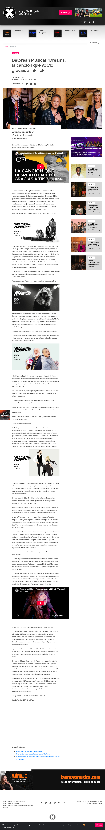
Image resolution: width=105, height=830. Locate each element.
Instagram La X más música (85, 22)
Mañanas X (18, 31)
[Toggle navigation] (100, 21)
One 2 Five (94, 31)
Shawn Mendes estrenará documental (29, 751)
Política (11, 827)
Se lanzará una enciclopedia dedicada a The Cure (33, 754)
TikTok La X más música (93, 22)
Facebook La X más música (81, 22)
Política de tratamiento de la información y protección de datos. (18, 806)
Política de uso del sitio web (11, 803)
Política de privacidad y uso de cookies (14, 801)
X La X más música (89, 22)
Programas (93, 43)
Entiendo (99, 825)
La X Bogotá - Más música (9, 13)
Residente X (70, 31)
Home (6, 46)
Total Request (42, 32)
